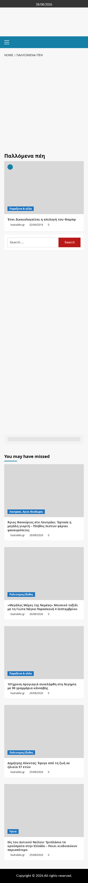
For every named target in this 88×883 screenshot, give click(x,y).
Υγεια (13, 831)
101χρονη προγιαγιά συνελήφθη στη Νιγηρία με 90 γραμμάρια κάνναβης (41, 686)
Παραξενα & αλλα (20, 208)
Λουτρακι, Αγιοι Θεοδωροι (26, 512)
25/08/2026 (36, 772)
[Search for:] (33, 242)
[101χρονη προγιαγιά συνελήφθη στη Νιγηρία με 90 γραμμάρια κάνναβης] (44, 652)
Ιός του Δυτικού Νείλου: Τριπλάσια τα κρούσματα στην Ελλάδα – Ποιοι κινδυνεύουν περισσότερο (42, 846)
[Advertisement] (44, 104)
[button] (8, 41)
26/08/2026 (36, 535)
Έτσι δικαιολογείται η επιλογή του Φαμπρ (41, 219)
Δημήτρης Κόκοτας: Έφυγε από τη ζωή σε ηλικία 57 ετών (38, 765)
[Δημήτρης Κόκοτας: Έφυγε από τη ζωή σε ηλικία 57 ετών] (44, 731)
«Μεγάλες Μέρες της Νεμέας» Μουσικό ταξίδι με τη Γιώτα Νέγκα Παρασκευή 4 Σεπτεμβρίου (42, 607)
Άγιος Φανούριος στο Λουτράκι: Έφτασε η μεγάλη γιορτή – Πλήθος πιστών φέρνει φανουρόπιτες (39, 526)
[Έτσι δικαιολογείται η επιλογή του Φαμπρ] (44, 187)
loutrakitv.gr (17, 225)
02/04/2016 (36, 225)
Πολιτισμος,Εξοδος (21, 594)
